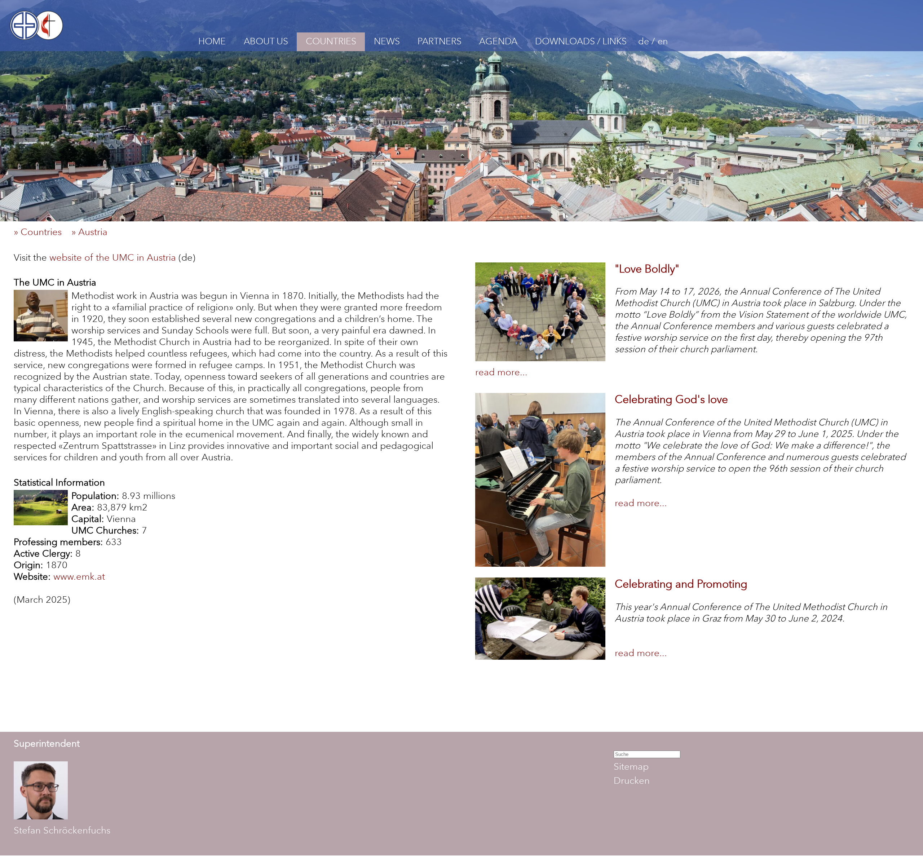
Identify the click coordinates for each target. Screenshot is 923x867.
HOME (212, 41)
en (663, 41)
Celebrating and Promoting (681, 584)
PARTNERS (440, 41)
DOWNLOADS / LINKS (581, 41)
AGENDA (498, 41)
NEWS (387, 41)
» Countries (41, 232)
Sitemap (631, 766)
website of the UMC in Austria (112, 257)
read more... (501, 372)
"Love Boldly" (647, 268)
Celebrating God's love (671, 399)
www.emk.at (79, 576)
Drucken (632, 780)
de (643, 41)
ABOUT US (266, 41)
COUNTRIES (331, 41)
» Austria (93, 232)
